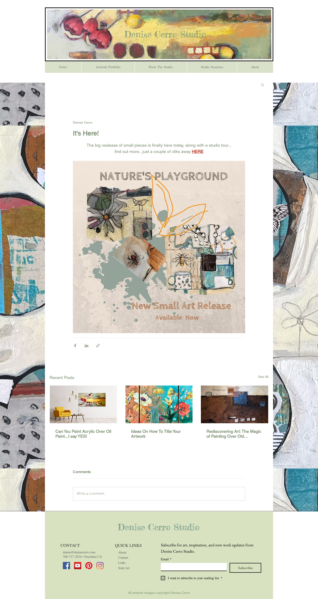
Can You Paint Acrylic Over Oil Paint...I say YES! (83, 434)
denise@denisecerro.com (79, 552)
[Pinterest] (88, 565)
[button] (262, 84)
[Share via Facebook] (75, 345)
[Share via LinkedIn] (86, 345)
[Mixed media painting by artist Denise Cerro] (83, 404)
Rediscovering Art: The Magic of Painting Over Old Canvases (233, 434)
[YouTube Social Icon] (77, 565)
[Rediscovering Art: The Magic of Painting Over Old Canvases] (234, 404)
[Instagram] (100, 565)
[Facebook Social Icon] (66, 565)
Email (166, 559)
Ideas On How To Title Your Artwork (156, 434)
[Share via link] (98, 345)
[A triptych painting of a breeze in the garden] (159, 404)
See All (263, 377)
